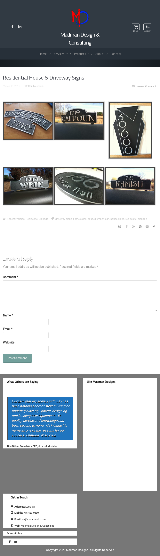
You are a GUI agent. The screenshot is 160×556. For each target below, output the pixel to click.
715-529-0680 (31, 512)
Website (8, 342)
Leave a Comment (146, 86)
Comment (10, 277)
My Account (147, 28)
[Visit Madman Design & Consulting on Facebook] (12, 26)
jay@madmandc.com (34, 519)
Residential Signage (37, 218)
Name (8, 315)
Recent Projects (16, 218)
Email (7, 329)
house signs (117, 218)
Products (80, 53)
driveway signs (63, 218)
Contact (116, 53)
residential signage (136, 218)
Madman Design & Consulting (80, 38)
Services (59, 53)
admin (40, 86)
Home (43, 53)
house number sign (98, 218)
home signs (79, 218)
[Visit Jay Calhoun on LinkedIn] (20, 26)
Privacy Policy (14, 533)
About (99, 53)
